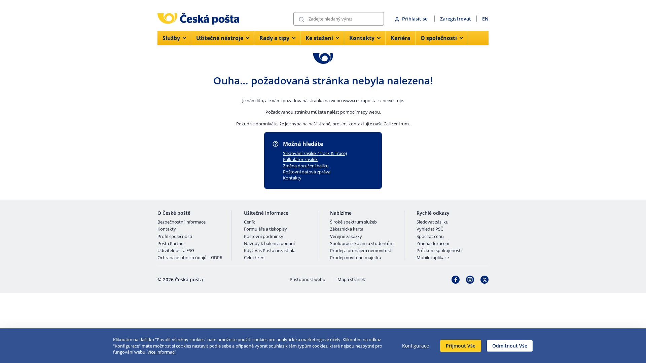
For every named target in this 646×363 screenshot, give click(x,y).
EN (485, 18)
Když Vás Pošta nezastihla (269, 250)
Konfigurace (415, 345)
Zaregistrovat (455, 18)
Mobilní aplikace (433, 257)
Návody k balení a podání (269, 243)
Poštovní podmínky (263, 236)
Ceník (249, 222)
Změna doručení (433, 243)
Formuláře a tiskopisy (265, 229)
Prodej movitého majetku (355, 257)
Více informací (161, 352)
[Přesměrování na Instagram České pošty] (470, 280)
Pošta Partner (171, 243)
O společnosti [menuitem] (439, 38)
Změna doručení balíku (306, 166)
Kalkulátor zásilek (300, 159)
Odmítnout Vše (509, 345)
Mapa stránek (351, 279)
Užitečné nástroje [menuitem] (219, 38)
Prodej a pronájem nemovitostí (361, 250)
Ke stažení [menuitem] (319, 38)
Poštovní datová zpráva (306, 172)
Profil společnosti (174, 236)
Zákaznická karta (346, 229)
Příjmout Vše (460, 345)
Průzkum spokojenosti (439, 250)
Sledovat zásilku (432, 222)
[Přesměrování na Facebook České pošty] (456, 280)
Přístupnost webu (307, 279)
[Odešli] (301, 19)
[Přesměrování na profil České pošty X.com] (484, 280)
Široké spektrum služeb (353, 222)
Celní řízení (254, 257)
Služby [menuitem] (171, 38)
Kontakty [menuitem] (361, 38)
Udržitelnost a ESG (175, 250)
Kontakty (292, 178)
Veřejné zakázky (346, 236)
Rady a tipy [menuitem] (274, 38)
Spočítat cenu (430, 236)
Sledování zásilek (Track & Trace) (315, 153)
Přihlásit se (415, 18)
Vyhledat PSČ (430, 229)
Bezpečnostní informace (181, 222)
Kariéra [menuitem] (400, 38)
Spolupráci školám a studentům (362, 243)
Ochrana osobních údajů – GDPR (189, 257)
